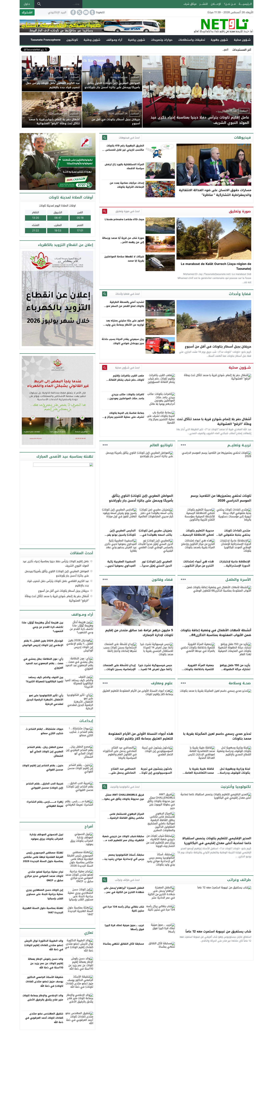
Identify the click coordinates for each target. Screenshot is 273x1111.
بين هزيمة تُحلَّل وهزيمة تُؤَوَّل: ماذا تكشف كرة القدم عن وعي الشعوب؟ (42, 626)
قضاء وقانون (162, 579)
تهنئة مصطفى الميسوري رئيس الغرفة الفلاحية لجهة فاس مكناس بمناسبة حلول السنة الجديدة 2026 (43, 856)
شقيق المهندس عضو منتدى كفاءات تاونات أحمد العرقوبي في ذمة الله (44, 1017)
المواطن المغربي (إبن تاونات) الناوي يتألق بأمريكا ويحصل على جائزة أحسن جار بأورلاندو (141, 498)
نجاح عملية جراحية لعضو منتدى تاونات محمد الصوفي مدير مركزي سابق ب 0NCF (43, 876)
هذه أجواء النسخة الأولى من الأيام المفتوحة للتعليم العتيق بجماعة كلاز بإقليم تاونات (140, 736)
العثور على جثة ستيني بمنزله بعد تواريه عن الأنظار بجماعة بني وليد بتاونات (125, 324)
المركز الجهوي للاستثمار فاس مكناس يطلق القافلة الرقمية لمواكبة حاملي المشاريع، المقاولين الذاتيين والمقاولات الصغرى (124, 820)
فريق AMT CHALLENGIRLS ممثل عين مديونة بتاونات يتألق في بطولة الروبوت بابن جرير (123, 799)
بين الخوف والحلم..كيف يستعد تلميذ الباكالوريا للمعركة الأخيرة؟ (44, 679)
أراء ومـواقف (114, 39)
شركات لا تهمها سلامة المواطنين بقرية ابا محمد (124, 258)
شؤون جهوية (219, 39)
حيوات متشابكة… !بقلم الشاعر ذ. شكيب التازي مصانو (44, 731)
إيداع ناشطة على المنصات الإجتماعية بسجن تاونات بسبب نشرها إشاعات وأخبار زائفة (119, 671)
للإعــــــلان (216, 3)
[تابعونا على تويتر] (79, 12)
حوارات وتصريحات (161, 39)
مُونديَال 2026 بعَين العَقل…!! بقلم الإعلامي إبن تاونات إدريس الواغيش (42, 643)
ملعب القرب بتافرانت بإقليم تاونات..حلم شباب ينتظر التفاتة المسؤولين (126, 379)
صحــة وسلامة (240, 683)
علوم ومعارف (162, 683)
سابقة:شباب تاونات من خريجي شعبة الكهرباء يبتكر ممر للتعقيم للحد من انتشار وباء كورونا (123, 840)
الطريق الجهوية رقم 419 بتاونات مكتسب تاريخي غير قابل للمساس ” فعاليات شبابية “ (124, 149)
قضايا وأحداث (240, 294)
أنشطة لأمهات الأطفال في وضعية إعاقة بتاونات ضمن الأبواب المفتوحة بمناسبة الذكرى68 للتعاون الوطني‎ (215, 635)
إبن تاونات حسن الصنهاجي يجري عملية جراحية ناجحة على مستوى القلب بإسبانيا (44, 894)
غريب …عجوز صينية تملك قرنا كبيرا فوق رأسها (124, 927)
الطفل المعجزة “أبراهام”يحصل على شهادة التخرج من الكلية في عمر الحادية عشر (124, 892)
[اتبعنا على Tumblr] (92, 12)
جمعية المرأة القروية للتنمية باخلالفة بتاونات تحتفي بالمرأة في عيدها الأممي (198, 671)
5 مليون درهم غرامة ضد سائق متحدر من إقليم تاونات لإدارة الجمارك (139, 632)
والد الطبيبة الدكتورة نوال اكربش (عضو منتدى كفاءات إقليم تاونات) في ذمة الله (43, 945)
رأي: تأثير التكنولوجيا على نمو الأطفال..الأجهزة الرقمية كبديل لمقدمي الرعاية (44, 699)
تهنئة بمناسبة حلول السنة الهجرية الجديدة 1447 (42, 910)
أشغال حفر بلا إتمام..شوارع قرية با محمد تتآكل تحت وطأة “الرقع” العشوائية (214, 421)
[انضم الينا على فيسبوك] (73, 12)
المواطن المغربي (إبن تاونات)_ (211, 49)
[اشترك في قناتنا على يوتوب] (85, 12)
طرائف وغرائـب (239, 880)
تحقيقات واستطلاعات (191, 39)
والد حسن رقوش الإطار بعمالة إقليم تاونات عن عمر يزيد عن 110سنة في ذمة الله (45, 963)
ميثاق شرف (189, 3)
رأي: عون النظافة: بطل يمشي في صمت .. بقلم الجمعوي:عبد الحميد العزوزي (43, 663)
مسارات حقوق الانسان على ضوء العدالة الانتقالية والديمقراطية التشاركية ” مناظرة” (215, 192)
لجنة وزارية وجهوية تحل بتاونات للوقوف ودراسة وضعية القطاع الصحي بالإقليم (235, 775)
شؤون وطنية (92, 39)
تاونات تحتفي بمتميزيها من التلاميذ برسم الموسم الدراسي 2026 (221, 498)
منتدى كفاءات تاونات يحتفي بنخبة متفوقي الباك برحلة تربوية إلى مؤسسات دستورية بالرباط (233, 536)
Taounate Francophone (46, 39)
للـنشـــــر (203, 3)
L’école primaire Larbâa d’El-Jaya (124, 219)
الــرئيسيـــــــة (245, 3)
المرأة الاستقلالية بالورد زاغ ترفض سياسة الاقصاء (124, 166)
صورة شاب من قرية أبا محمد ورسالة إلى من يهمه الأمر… (123, 240)
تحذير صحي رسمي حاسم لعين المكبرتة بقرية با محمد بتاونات (217, 736)
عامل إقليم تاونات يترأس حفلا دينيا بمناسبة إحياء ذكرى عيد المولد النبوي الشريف (56, 563)
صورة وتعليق (240, 211)
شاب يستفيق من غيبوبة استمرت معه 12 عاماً (218, 931)
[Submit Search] (104, 137)
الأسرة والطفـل (238, 579)
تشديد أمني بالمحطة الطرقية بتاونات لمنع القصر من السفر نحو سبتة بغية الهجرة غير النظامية (125, 306)
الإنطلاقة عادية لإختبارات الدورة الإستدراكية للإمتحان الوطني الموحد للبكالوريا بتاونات (234, 567)
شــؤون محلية (242, 39)
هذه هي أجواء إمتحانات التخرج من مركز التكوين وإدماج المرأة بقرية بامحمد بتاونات (197, 567)
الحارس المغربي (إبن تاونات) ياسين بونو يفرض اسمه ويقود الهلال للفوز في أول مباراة (119, 536)
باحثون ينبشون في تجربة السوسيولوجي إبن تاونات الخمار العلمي (155, 773)
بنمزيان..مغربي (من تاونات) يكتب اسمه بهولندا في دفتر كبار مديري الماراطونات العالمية (155, 536)
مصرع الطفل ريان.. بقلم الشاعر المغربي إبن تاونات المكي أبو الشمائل (45, 751)
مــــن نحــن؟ (230, 3)
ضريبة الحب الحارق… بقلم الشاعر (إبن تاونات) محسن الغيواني (44, 785)
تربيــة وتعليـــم (239, 445)
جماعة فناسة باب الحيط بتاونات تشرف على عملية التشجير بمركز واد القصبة (123, 417)
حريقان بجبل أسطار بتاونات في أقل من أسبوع (218, 346)
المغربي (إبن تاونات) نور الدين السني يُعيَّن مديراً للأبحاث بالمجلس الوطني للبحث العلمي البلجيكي (156, 567)
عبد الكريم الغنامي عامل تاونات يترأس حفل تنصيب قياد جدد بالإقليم (58, 583)
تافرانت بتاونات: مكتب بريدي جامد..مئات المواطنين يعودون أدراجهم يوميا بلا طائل (127, 398)
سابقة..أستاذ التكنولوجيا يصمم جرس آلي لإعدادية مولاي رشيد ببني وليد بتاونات (123, 859)
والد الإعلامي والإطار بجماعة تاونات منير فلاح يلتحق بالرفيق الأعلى (43, 997)
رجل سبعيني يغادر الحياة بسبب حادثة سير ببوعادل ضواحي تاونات (123, 341)
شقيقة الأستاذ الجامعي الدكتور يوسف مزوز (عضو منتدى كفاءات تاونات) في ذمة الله (44, 981)
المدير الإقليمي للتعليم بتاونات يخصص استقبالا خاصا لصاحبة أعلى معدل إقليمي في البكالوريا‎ (216, 840)
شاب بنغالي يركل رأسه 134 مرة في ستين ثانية (123, 909)
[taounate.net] (209, 26)
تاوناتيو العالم (161, 445)
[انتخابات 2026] (58, 161)
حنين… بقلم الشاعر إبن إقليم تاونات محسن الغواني (42, 767)
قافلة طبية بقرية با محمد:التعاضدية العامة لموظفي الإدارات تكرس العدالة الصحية (199, 775)
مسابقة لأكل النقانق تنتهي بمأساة (123, 944)
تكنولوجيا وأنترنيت (236, 786)
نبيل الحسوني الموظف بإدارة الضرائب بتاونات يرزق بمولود (46, 836)
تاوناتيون (72, 39)
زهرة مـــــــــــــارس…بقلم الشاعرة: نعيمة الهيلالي (44, 804)
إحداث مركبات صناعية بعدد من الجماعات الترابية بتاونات (127, 185)
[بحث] (39, 4)
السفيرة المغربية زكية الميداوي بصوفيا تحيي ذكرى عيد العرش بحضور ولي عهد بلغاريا (121, 567)
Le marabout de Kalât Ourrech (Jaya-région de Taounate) (216, 266)
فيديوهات (242, 137)
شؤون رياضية (136, 39)
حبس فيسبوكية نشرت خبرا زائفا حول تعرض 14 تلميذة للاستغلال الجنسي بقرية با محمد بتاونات (155, 671)
